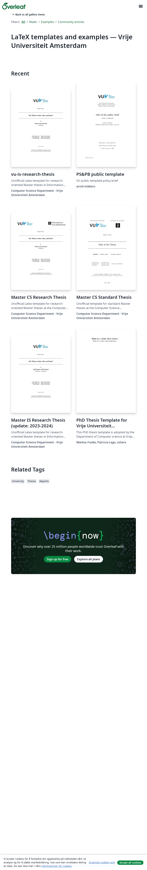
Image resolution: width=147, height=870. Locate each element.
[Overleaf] (13, 6)
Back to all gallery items (28, 14)
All (23, 22)
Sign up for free (57, 559)
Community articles (71, 22)
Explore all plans (88, 559)
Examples (47, 22)
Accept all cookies (130, 862)
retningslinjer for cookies (56, 866)
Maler (33, 22)
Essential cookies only (102, 862)
